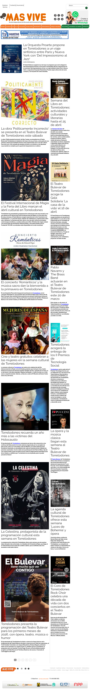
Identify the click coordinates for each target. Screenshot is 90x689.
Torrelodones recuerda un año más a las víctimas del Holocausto (22, 436)
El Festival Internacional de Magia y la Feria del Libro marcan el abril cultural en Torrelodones (25, 206)
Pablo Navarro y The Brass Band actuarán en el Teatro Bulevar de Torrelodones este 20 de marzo (60, 283)
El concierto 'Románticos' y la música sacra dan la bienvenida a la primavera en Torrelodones (24, 285)
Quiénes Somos (5, 6)
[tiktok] (55, 19)
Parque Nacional (56, 26)
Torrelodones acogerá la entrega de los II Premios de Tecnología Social (60, 355)
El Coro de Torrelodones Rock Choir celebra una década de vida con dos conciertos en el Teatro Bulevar (60, 599)
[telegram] (62, 19)
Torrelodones (36, 293)
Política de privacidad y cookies (52, 670)
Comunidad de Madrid (75, 26)
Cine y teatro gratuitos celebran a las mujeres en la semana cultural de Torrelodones (25, 360)
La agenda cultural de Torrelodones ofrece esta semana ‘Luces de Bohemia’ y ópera (60, 521)
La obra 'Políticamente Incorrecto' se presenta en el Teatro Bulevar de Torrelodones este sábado (25, 132)
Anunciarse (20, 5)
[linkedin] (58, 19)
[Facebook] (55, 16)
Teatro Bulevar (56, 459)
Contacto (13, 5)
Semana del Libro (57, 128)
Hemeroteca (85, 668)
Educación (22, 26)
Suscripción (77, 668)
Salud (16, 26)
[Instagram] (62, 16)
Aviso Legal (65, 670)
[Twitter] (58, 16)
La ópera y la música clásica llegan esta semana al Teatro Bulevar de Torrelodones (60, 443)
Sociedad (8, 26)
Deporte (3, 26)
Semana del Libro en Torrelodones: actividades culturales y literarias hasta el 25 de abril (60, 113)
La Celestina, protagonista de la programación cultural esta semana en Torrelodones (23, 535)
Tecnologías (29, 26)
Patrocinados (46, 26)
